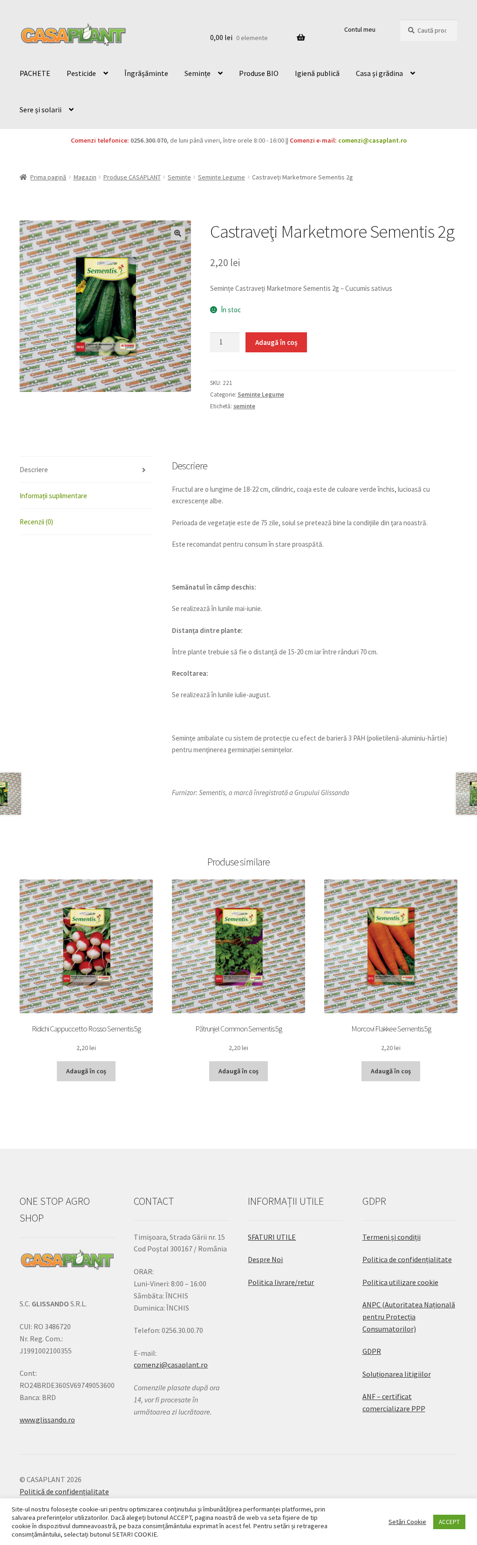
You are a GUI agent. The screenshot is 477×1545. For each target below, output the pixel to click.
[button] (178, 233)
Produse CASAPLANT (132, 177)
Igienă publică (317, 73)
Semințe (197, 73)
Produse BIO (259, 73)
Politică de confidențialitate (64, 1491)
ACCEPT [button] (449, 1522)
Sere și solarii (40, 109)
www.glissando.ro (47, 1419)
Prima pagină (48, 177)
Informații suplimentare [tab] (53, 495)
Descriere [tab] (34, 469)
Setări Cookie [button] (407, 1522)
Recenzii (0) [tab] (36, 521)
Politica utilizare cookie (400, 1282)
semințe (244, 406)
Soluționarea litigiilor (396, 1374)
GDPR (371, 1351)
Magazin (85, 177)
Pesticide (81, 73)
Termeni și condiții (391, 1237)
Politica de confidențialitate (407, 1259)
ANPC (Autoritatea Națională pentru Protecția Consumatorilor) (408, 1316)
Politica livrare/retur (281, 1282)
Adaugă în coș (276, 342)
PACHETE (35, 73)
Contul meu (359, 29)
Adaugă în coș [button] (86, 1071)
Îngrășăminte (146, 73)
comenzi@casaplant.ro (372, 140)
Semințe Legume (221, 177)
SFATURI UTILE (272, 1237)
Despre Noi (265, 1259)
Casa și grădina (379, 73)
